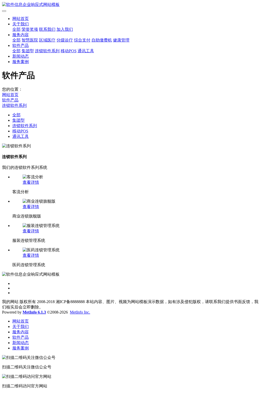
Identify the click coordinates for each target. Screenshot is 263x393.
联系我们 (47, 29)
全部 (16, 29)
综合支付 (82, 40)
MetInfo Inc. (80, 312)
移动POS (69, 51)
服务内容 (20, 35)
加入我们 (65, 29)
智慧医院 (30, 40)
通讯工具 (86, 51)
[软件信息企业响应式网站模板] (131, 4)
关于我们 (20, 24)
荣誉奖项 (30, 29)
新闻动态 (20, 56)
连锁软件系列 (47, 51)
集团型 (28, 51)
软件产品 (20, 45)
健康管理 (121, 40)
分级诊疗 (65, 40)
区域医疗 (47, 40)
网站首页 (20, 18)
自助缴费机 (101, 40)
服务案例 (20, 61)
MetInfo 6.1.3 (34, 312)
